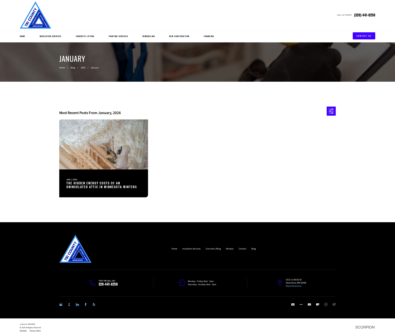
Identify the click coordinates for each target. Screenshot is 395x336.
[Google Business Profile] (60, 304)
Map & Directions (294, 285)
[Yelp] (93, 304)
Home (174, 248)
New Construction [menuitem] (179, 36)
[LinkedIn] (77, 304)
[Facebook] (85, 304)
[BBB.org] (69, 304)
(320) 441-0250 (364, 15)
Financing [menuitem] (209, 36)
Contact (242, 248)
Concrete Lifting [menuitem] (85, 36)
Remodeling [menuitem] (148, 36)
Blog (253, 248)
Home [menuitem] (22, 36)
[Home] (35, 15)
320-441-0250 (108, 284)
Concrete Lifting (213, 248)
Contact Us (364, 35)
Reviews (230, 248)
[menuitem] (23, 330)
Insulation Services (191, 248)
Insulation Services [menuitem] (50, 36)
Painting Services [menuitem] (118, 36)
